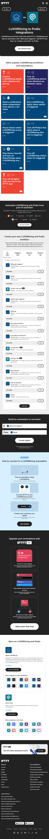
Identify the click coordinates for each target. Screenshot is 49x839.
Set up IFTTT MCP (24, 224)
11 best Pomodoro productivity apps (10, 811)
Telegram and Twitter (35, 787)
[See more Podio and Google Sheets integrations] (36, 724)
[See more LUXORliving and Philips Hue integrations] (11, 679)
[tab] (7, 254)
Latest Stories (5, 793)
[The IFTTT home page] (5, 3)
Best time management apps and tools (10, 801)
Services (3, 767)
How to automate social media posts (10, 816)
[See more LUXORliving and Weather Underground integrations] (36, 679)
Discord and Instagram (35, 767)
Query (13, 349)
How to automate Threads (7, 813)
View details (9, 271)
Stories (3, 769)
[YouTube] (25, 833)
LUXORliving (18, 29)
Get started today (24, 49)
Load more (24, 406)
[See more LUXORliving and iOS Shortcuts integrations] (36, 686)
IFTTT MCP (4, 774)
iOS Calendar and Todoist (36, 784)
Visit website (8, 665)
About (40, 828)
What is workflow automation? (8, 803)
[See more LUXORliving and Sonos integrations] (11, 686)
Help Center (4, 777)
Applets (3, 772)
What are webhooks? (6, 808)
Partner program (23, 828)
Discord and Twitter (34, 789)
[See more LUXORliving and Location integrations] (24, 686)
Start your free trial (24, 626)
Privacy (35, 828)
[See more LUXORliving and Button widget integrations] (24, 679)
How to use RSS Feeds (6, 806)
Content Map (4, 779)
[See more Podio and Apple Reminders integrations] (36, 730)
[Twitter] (29, 833)
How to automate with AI (7, 796)
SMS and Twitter (34, 779)
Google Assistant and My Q (36, 774)
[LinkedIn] (18, 833)
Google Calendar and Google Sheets (39, 772)
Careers (15, 828)
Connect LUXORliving (13, 669)
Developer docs (5, 787)
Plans (2, 784)
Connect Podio (11, 714)
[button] (47, 3)
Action (13, 278)
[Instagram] (21, 833)
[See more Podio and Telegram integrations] (24, 730)
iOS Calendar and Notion (36, 769)
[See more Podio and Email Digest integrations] (11, 724)
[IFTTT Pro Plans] (23, 288)
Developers (9, 828)
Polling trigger (15, 266)
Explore (3, 764)
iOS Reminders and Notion (36, 782)
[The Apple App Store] (19, 823)
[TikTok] (32, 833)
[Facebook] (14, 833)
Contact (30, 828)
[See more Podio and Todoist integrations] (11, 730)
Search (3, 782)
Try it (40, 271)
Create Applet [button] (24, 440)
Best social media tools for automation (10, 818)
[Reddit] (36, 833)
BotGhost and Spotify (35, 777)
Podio (36, 29)
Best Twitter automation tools (8, 798)
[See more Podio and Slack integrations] (24, 724)
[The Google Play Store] (29, 823)
